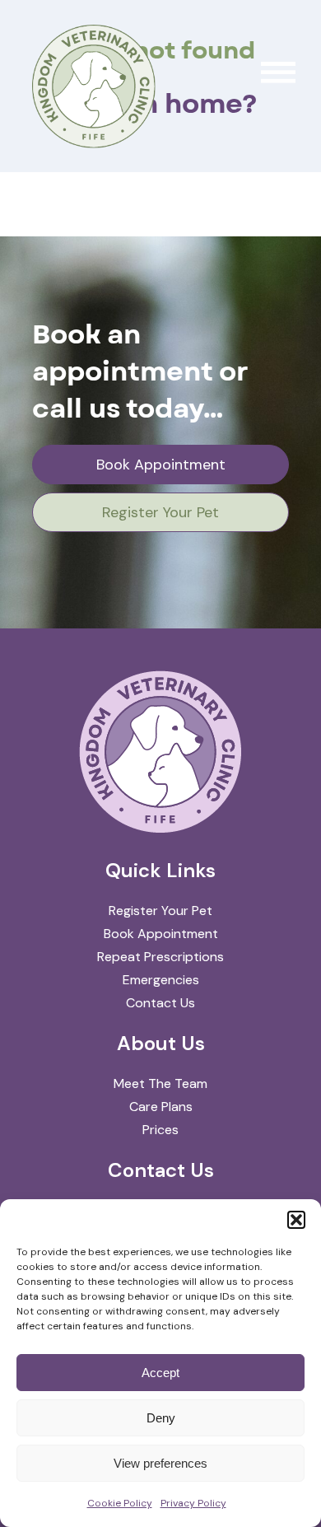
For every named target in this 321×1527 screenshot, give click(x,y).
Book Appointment (161, 464)
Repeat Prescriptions (160, 956)
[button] (296, 1220)
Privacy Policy (193, 1503)
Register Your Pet (160, 512)
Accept (160, 1373)
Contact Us (160, 1002)
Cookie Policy (119, 1503)
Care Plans (161, 1106)
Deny (161, 1418)
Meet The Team (160, 1083)
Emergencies (161, 979)
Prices (160, 1129)
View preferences (160, 1463)
